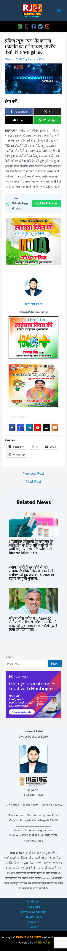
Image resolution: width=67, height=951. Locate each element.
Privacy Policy (33, 917)
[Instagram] (20, 427)
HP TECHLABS (42, 943)
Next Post (33, 482)
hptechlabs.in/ (18, 417)
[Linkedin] (29, 427)
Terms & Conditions (33, 912)
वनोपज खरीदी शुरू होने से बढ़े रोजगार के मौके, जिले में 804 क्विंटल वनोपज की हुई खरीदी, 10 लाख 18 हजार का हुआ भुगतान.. (33, 573)
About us (33, 922)
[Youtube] (37, 427)
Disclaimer (33, 907)
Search (9, 657)
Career (33, 927)
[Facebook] (33, 26)
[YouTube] (47, 26)
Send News (33, 901)
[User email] (55, 427)
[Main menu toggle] (59, 10)
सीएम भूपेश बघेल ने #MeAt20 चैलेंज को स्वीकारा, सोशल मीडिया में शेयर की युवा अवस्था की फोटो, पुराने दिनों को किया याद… (33, 624)
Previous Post (33, 474)
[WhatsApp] (19, 26)
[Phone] (26, 26)
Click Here (48, 203)
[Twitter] (40, 26)
